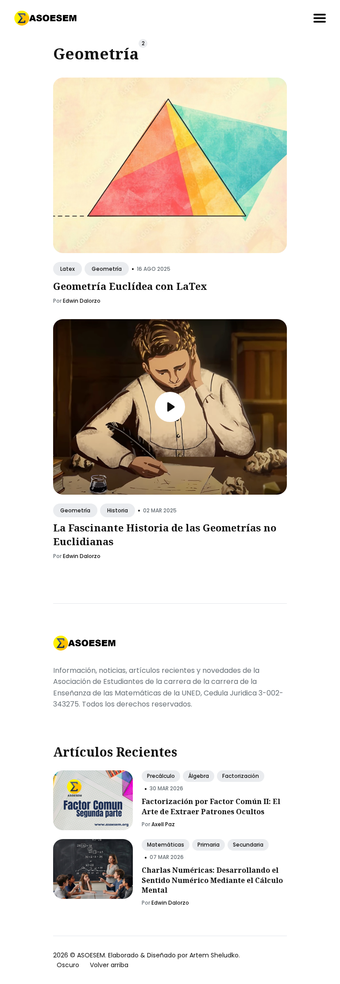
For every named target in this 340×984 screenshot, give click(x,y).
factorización (240, 776)
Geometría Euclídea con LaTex (130, 286)
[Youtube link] (74, 720)
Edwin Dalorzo (81, 301)
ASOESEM (91, 955)
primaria (208, 844)
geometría (107, 269)
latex (67, 269)
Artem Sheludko (214, 955)
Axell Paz (163, 824)
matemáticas (165, 844)
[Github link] (64, 720)
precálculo (161, 776)
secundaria (248, 844)
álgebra (198, 776)
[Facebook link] (54, 720)
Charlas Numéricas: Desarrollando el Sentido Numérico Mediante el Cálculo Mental (212, 880)
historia (117, 511)
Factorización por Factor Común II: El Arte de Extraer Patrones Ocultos (211, 806)
